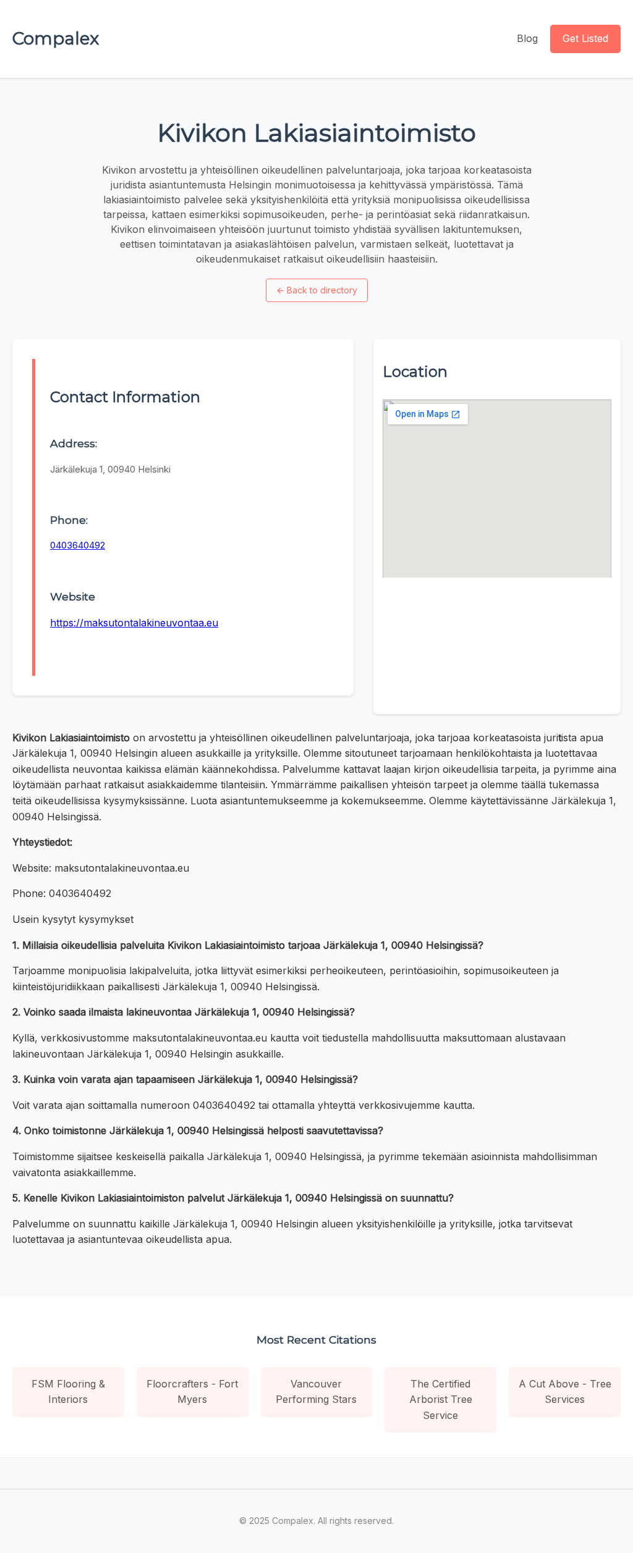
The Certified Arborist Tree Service (440, 1399)
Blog (527, 38)
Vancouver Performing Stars (316, 1392)
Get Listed (585, 38)
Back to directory (316, 290)
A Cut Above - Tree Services (565, 1392)
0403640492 (77, 545)
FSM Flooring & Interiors (68, 1392)
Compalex (55, 38)
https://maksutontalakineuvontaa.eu (134, 623)
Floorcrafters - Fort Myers (192, 1392)
